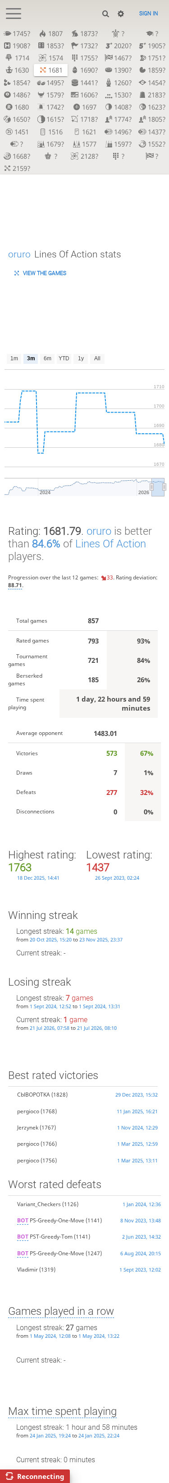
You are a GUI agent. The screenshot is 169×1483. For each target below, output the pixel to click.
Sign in (148, 13)
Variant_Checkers (39, 1204)
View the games (44, 273)
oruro (19, 254)
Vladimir (27, 1269)
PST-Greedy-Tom (45, 1236)
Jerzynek (27, 1127)
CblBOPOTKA (33, 1094)
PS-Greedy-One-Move (50, 1220)
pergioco (28, 1111)
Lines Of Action (110, 543)
